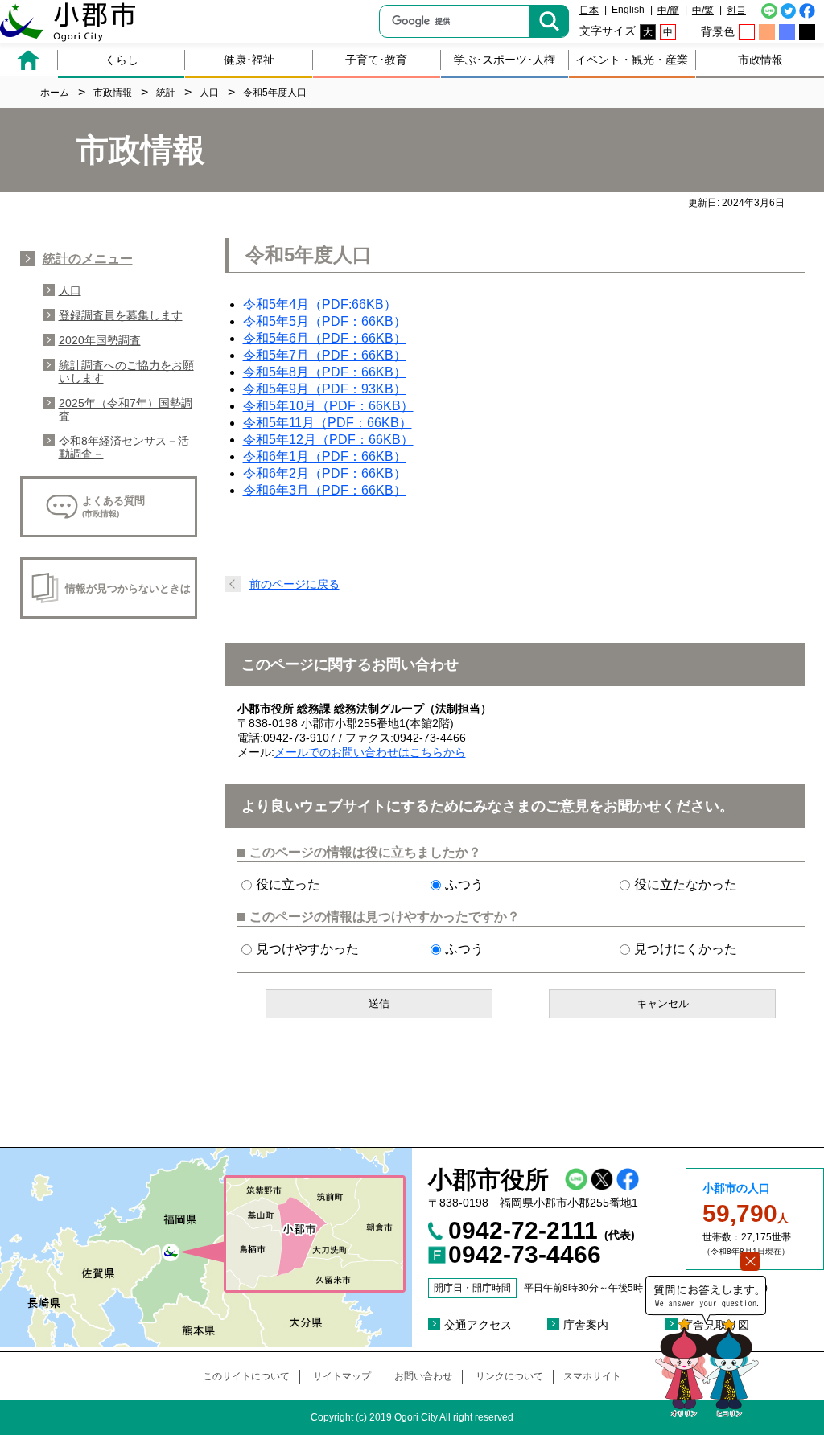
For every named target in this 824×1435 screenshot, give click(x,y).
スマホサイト (592, 1376)
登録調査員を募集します (121, 315)
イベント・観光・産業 (631, 59)
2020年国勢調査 (100, 340)
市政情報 (760, 59)
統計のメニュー (88, 258)
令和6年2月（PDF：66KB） (324, 473)
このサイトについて (246, 1376)
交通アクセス (478, 1324)
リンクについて (509, 1376)
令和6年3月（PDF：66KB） (324, 490)
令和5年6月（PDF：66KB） (324, 338)
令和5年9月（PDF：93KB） (324, 389)
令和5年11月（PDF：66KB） (327, 423)
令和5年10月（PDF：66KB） (328, 406)
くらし (121, 59)
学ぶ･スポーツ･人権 (504, 59)
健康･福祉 (249, 59)
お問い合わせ (423, 1376)
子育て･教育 (376, 59)
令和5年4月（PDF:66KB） (320, 304)
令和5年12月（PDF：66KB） (328, 439)
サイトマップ (342, 1376)
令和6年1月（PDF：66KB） (324, 456)
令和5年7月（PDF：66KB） (324, 355)
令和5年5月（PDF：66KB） (324, 321)
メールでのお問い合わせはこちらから (370, 752)
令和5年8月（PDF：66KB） (324, 372)
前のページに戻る (294, 584)
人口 (70, 290)
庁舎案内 (585, 1324)
